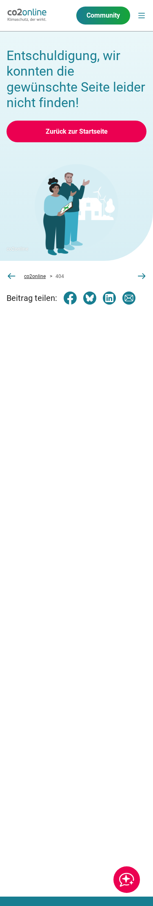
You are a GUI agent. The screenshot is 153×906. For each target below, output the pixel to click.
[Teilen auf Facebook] (70, 298)
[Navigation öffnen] (141, 15)
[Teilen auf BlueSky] (89, 298)
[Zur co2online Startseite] (27, 15)
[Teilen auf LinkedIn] (109, 298)
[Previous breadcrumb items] (11, 276)
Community (103, 15)
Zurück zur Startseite (77, 131)
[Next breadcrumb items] (141, 276)
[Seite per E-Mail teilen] (128, 298)
